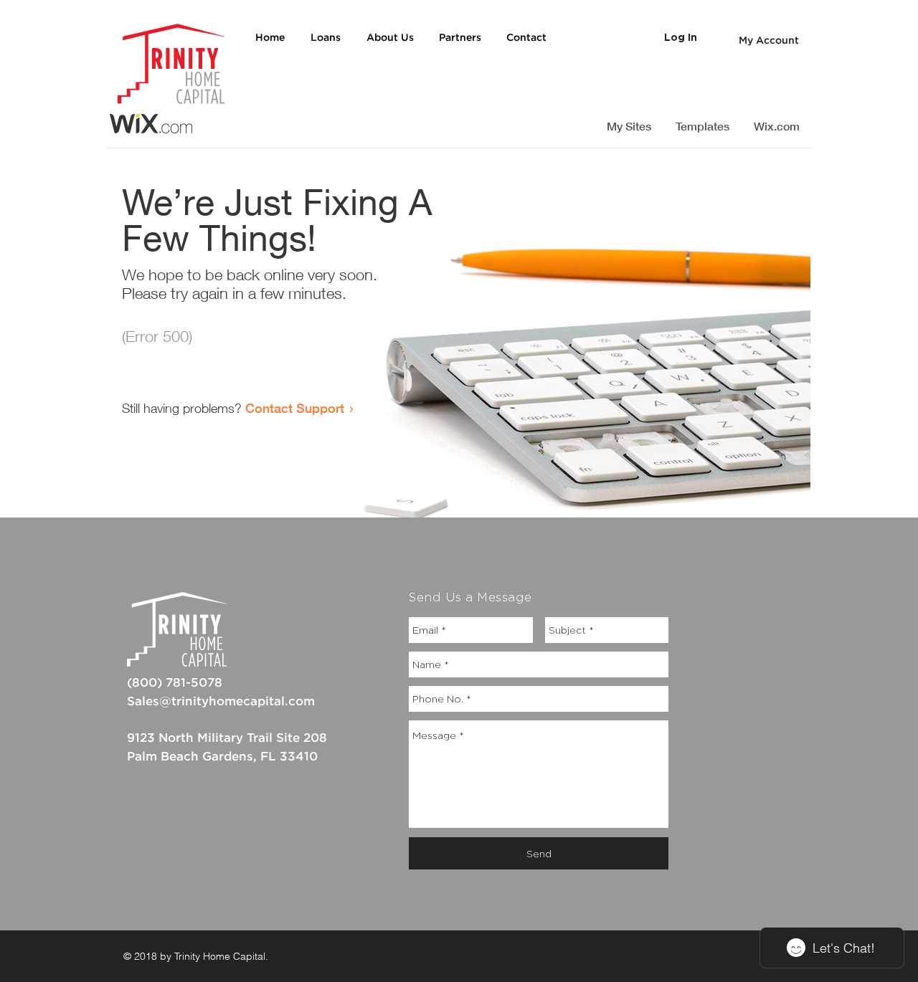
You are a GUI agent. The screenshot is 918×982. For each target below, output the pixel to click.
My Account (769, 41)
